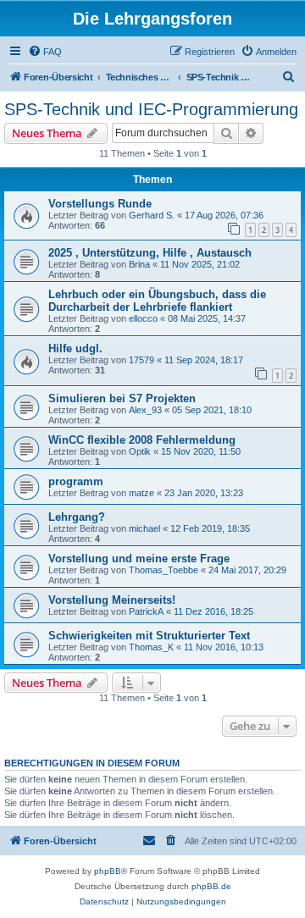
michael (144, 528)
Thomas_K (151, 647)
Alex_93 (145, 410)
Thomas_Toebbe (163, 570)
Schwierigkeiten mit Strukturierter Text (149, 635)
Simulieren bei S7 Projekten (122, 398)
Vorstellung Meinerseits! (111, 600)
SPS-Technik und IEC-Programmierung (151, 109)
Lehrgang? (76, 517)
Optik (140, 451)
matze (141, 493)
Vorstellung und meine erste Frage (139, 558)
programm (75, 481)
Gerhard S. (152, 215)
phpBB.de (211, 886)
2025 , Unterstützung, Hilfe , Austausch (150, 252)
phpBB (107, 871)
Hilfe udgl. (75, 348)
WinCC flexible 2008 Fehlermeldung (142, 440)
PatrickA (146, 611)
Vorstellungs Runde (100, 203)
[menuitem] (45, 51)
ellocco (143, 318)
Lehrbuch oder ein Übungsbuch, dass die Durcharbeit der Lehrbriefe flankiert (157, 300)
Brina (139, 264)
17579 (141, 360)
